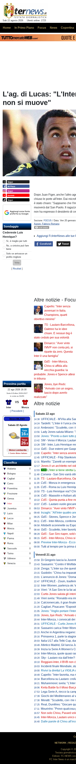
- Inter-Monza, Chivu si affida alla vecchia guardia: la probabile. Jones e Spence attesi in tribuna (54, 370)
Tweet (65, 243)
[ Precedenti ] (17, 411)
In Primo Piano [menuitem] (24, 27)
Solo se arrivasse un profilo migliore (16, 255)
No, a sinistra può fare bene (17, 247)
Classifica (10, 462)
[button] (17, 262)
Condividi (45, 243)
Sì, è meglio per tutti (16, 241)
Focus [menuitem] (42, 27)
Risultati (17, 268)
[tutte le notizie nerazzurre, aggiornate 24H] (25, 11)
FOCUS (48, 220)
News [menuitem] (53, 27)
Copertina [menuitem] (67, 27)
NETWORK (60, 743)
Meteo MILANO (17, 419)
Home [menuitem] (7, 27)
